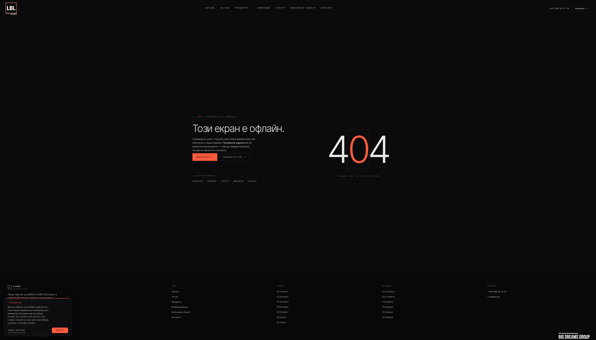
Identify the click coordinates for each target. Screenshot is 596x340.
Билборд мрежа (180, 307)
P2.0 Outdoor (388, 291)
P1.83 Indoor (283, 307)
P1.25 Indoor (283, 296)
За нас (225, 8)
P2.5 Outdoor (388, 296)
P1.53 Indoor (283, 302)
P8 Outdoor (387, 317)
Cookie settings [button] (16, 330)
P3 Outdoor (387, 302)
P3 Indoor (281, 317)
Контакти (176, 317)
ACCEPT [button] (60, 330)
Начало (210, 8)
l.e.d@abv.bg (494, 296)
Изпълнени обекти (303, 8)
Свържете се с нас (234, 157)
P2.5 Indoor (282, 312)
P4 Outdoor (387, 307)
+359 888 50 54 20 (497, 291)
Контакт (326, 8)
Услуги (280, 8)
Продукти (241, 8)
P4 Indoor (281, 322)
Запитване (581, 8)
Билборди (263, 8)
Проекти (211, 181)
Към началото (205, 157)
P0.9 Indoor (282, 291)
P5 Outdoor (387, 312)
